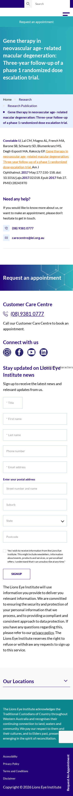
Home (7, 99)
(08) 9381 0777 (22, 228)
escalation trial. (21, 167)
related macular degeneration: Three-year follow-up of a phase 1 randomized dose (36, 161)
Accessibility (10, 756)
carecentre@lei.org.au (28, 238)
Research (25, 99)
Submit (28, 4)
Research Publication (22, 106)
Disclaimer (9, 778)
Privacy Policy (11, 763)
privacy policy (43, 632)
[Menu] (66, 15)
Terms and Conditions (15, 771)
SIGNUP (16, 574)
